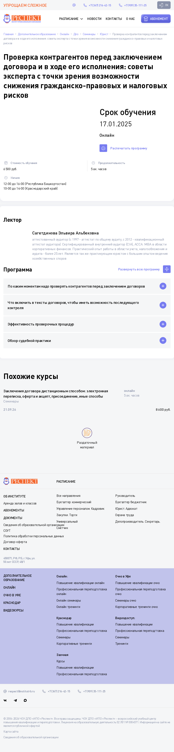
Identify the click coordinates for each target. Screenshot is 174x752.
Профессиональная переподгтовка (139, 630)
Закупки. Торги (66, 515)
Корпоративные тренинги (74, 643)
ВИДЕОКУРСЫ (13, 610)
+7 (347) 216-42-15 (100, 5)
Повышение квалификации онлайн (80, 583)
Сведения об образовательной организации (33, 525)
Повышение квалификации (75, 624)
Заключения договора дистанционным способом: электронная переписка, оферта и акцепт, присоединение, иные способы (55, 393)
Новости (94, 19)
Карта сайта (10, 731)
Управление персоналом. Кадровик (80, 508)
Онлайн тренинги (68, 607)
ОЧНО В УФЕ (12, 595)
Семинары (63, 637)
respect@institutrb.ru (74, 5)
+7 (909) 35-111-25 (135, 5)
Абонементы (13, 510)
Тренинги (121, 643)
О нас (130, 19)
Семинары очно (125, 600)
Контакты (114, 19)
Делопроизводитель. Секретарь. (137, 521)
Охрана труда (124, 515)
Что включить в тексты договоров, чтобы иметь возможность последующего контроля (73, 305)
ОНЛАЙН (9, 587)
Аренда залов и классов (19, 503)
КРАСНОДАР (12, 603)
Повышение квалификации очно (137, 583)
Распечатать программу (128, 148)
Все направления (68, 495)
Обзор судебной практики (29, 340)
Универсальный (67, 521)
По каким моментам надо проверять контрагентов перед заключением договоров (76, 286)
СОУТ (7, 530)
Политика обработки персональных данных (33, 536)
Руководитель (125, 495)
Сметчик (62, 528)
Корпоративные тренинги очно (136, 607)
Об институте (14, 496)
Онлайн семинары (68, 600)
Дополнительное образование (17, 578)
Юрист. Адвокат (126, 508)
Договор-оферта (15, 542)
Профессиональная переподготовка (81, 630)
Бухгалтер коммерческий (73, 502)
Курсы (60, 661)
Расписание (68, 19)
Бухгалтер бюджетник (131, 502)
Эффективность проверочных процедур (41, 324)
